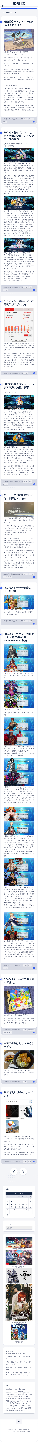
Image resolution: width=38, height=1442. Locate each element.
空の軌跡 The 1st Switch (19, 1342)
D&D (17, 1389)
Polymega (31, 1029)
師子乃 (22, 1353)
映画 (4, 121)
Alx (29, 1431)
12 (19, 1204)
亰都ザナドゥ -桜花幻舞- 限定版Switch (19, 1267)
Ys (18, 1401)
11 (15, 1204)
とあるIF (11, 1403)
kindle (11, 1394)
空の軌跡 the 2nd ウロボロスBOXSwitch (19, 1249)
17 (11, 1207)
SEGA (26, 1396)
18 (15, 1207)
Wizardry (15, 1401)
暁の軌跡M (10, 1410)
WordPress (18, 1431)
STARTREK (10, 1399)
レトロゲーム (7, 577)
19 (19, 1207)
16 (7, 1207)
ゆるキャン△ (19, 1403)
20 (23, 1207)
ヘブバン (22, 1406)
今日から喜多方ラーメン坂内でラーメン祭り (18, 1362)
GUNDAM (26, 1392)
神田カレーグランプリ (19, 1410)
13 (23, 1204)
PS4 (12, 1396)
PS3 (10, 1396)
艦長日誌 (19, 3)
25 (15, 1210)
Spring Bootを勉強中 (12, 1353)
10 (11, 1204)
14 (26, 1204)
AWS (12, 1389)
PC (16, 1394)
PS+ (29, 1161)
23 (7, 1210)
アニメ (31, 119)
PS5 (21, 1249)
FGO (30, 287)
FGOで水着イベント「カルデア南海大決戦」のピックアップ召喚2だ (19, 136)
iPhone (7, 1394)
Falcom (22, 1389)
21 (26, 1207)
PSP (17, 1396)
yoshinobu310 (18, 119)
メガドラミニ (10, 1408)
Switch (23, 1399)
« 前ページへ (14, 1171)
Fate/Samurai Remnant (11, 1392)
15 (30, 1204)
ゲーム (5, 290)
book (14, 1389)
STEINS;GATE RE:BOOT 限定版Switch (19, 1323)
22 (30, 1207)
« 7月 (7, 1215)
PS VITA (21, 1396)
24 (11, 1210)
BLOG (25, 119)
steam (17, 1399)
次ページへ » (23, 1171)
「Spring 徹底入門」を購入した (15, 1356)
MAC (14, 1394)
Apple (8, 1389)
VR (11, 1401)
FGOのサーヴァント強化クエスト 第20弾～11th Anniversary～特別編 (19, 637)
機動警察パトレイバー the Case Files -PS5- (19, 1283)
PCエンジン (20, 1394)
